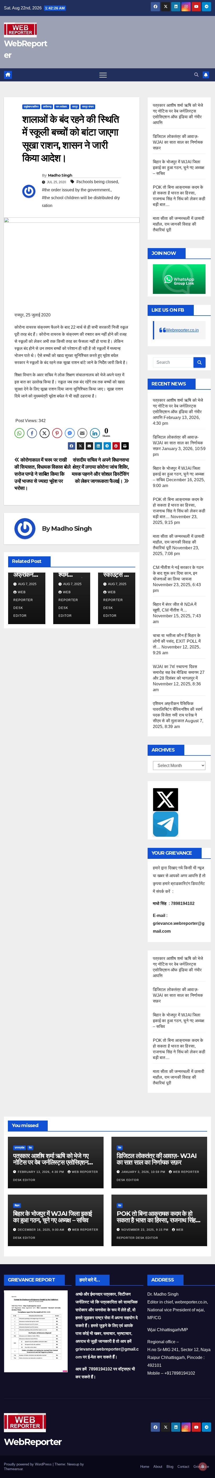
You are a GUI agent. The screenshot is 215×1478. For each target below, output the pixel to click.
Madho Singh (60, 175)
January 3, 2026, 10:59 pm (143, 1171)
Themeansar (13, 1469)
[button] (196, 74)
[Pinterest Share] (57, 433)
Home (144, 1467)
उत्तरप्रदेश (19, 1147)
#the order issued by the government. (76, 190)
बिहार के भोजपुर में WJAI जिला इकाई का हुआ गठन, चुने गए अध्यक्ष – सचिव (179, 168)
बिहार (17, 1205)
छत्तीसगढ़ (47, 106)
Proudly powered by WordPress (28, 1464)
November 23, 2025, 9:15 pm (145, 1229)
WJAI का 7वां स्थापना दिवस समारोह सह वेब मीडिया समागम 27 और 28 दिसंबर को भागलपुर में (179, 672)
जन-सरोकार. (62, 106)
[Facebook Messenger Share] (70, 433)
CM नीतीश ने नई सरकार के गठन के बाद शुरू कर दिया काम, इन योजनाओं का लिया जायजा (178, 573)
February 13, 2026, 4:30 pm (41, 1171)
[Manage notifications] (202, 1466)
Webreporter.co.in (182, 330)
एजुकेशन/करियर (31, 106)
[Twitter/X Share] (45, 433)
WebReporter (32, 1441)
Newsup (73, 1464)
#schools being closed (97, 182)
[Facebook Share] (32, 433)
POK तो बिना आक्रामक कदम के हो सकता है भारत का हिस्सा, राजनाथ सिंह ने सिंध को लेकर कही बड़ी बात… (159, 1220)
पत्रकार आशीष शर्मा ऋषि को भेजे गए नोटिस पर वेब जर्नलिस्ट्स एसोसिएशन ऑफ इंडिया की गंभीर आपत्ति (50, 1162)
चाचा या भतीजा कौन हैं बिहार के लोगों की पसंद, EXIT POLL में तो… (177, 641)
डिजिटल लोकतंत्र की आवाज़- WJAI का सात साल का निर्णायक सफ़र (178, 142)
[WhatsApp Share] (19, 433)
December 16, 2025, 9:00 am (41, 1229)
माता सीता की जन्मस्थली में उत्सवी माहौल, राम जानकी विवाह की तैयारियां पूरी (178, 224)
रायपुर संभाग (88, 106)
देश (30, 1147)
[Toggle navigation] (103, 74)
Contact (183, 1467)
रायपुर (75, 106)
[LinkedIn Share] (95, 433)
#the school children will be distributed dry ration (81, 201)
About (157, 1467)
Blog (169, 1467)
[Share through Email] (82, 433)
